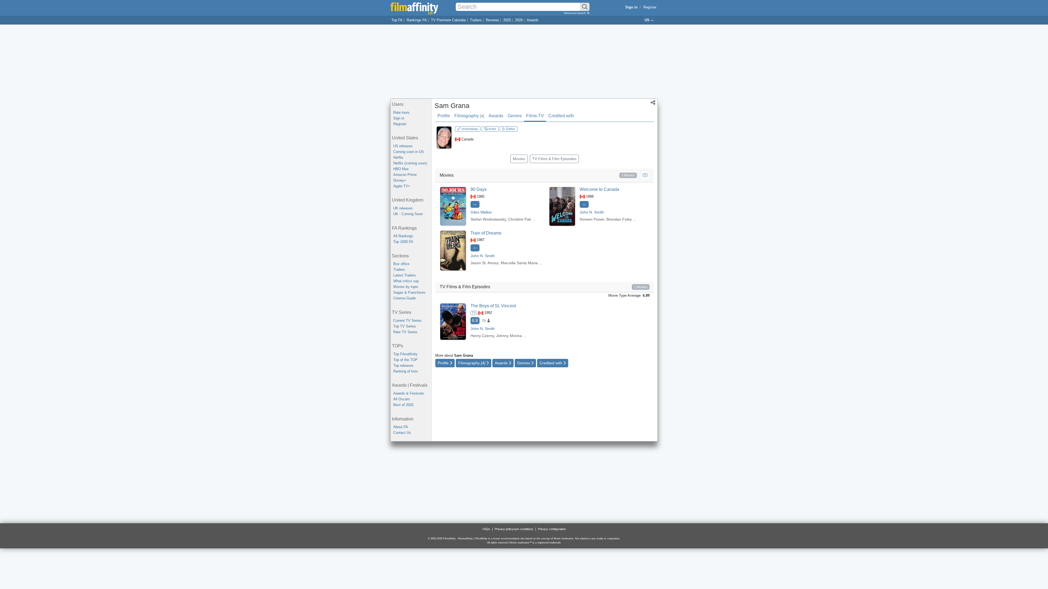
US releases (403, 146)
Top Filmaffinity (405, 354)
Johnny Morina (509, 335)
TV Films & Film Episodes (554, 159)
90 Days (479, 189)
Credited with (561, 115)
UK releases (403, 208)
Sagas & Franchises (409, 292)
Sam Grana (451, 105)
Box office (401, 264)
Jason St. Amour (485, 263)
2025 (507, 20)
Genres (515, 115)
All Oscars (401, 399)
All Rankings (403, 236)
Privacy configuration (552, 529)
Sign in (398, 118)
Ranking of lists (405, 371)
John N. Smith (483, 256)
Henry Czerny (482, 335)
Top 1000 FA (403, 242)
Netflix (398, 157)
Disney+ (399, 180)
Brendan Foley (619, 219)
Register (649, 7)
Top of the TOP (405, 360)
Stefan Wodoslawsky (488, 219)
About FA (400, 427)
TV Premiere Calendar (448, 20)
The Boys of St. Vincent (493, 305)
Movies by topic (405, 287)
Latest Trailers (404, 275)
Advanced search (575, 12)
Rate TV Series (405, 332)
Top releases (403, 365)
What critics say (406, 281)
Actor (492, 129)
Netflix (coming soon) (410, 163)
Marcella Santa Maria (519, 263)
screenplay (469, 129)
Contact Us (402, 433)
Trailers (476, 20)
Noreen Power (592, 219)
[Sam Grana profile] (444, 137)
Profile (443, 115)
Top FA (397, 20)
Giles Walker (481, 212)
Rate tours (401, 112)
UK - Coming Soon (408, 214)
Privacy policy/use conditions (514, 529)
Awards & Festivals (408, 393)
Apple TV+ (401, 186)
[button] (653, 103)
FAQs (486, 529)
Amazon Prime (405, 175)
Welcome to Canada (599, 189)
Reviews (492, 20)
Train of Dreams (486, 233)
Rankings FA (417, 20)
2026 (519, 20)
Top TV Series (404, 326)
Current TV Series (407, 320)
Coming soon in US (408, 152)
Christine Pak (519, 219)
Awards (532, 20)
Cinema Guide (404, 298)
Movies (519, 159)
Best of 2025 (403, 405)
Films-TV (535, 115)
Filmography (469, 115)
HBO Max (401, 169)
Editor (510, 129)
